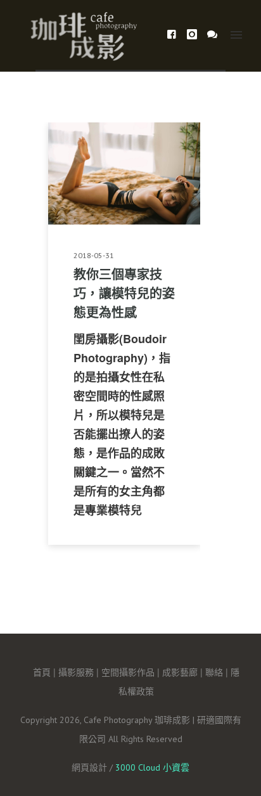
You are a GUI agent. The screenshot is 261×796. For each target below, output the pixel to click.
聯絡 (214, 671)
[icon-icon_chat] (212, 34)
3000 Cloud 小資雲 (152, 767)
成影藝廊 (180, 671)
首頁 (42, 671)
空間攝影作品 (128, 671)
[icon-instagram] (195, 34)
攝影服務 (76, 671)
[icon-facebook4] (175, 34)
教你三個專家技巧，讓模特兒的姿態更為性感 (124, 292)
